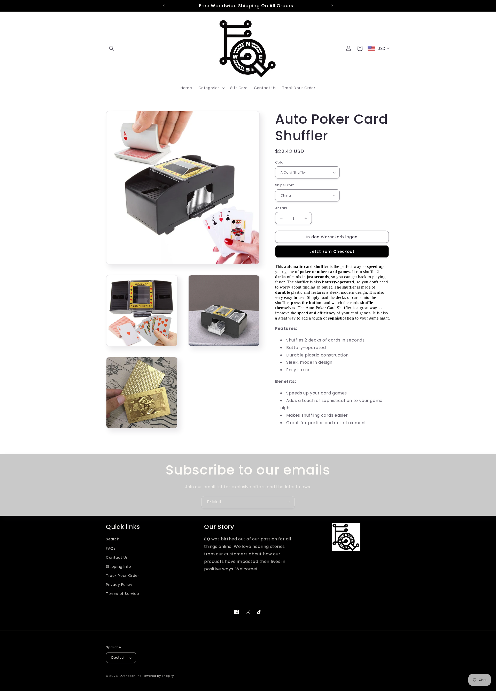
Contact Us (117, 557)
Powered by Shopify (158, 676)
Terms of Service (122, 593)
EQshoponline (131, 676)
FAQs (110, 548)
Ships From (285, 185)
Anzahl (281, 208)
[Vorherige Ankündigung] (163, 5)
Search (113, 539)
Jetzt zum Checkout (332, 251)
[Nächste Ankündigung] (332, 5)
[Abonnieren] (288, 502)
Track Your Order (122, 575)
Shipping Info (118, 566)
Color (280, 162)
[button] (111, 48)
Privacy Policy (119, 584)
